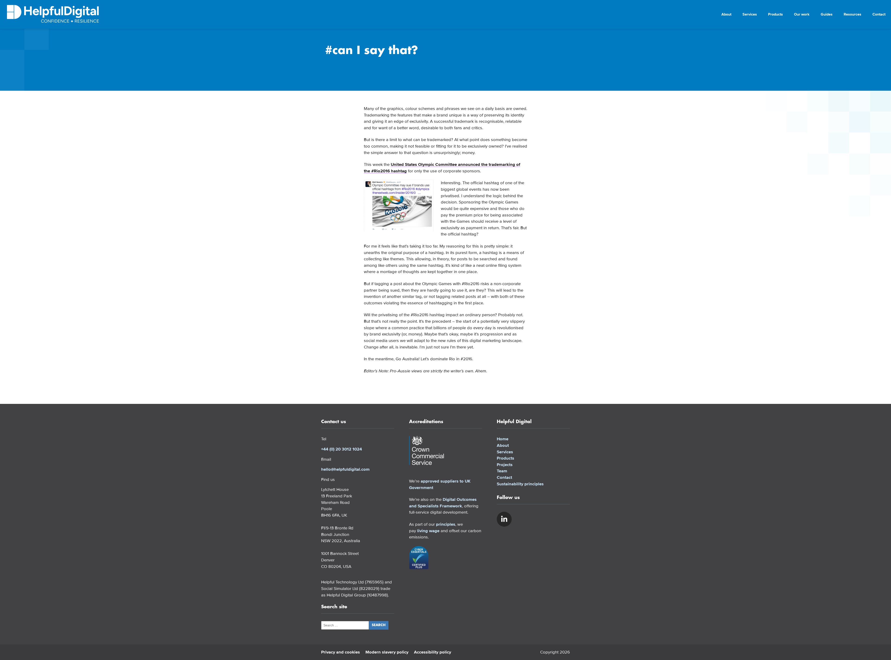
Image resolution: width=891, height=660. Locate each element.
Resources (852, 14)
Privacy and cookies (340, 652)
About (726, 14)
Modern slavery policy (386, 652)
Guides (827, 14)
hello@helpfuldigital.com (345, 469)
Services (749, 14)
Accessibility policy (432, 652)
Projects (505, 464)
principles (445, 524)
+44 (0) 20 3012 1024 (341, 449)
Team (502, 470)
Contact (878, 14)
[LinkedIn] (504, 519)
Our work (802, 14)
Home (502, 438)
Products (775, 14)
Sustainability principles (520, 483)
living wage (428, 530)
